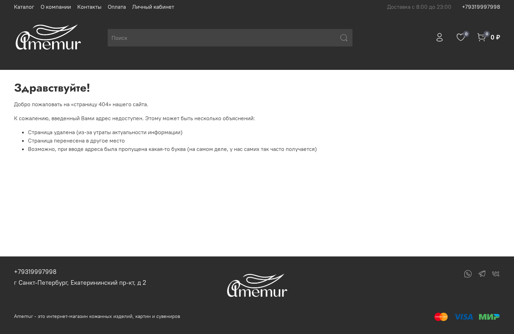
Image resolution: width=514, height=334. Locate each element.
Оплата (117, 6)
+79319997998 (481, 6)
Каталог (24, 6)
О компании (56, 6)
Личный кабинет (153, 6)
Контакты (89, 6)
